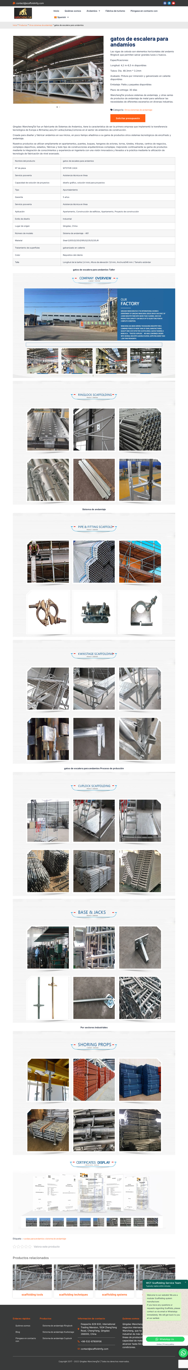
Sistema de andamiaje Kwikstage (58, 1332)
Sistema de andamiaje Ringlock (57, 1325)
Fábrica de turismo (115, 10)
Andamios (92, 10)
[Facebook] (165, 3)
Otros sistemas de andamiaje (40, 25)
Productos (23, 25)
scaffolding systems (114, 1294)
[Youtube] (173, 3)
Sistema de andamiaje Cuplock (57, 1338)
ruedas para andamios (34, 1238)
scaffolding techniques (73, 1294)
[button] (16, 70)
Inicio (56, 10)
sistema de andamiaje (55, 1238)
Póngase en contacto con (144, 10)
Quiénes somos (73, 10)
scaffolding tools (32, 1294)
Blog (18, 1332)
